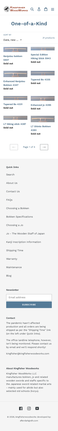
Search (10, 174)
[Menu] (52, 9)
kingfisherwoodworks (25, 417)
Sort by (7, 35)
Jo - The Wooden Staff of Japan (25, 233)
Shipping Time (14, 250)
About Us (11, 182)
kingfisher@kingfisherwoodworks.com (27, 353)
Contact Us (13, 191)
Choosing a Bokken (17, 208)
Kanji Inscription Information (23, 241)
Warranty (11, 258)
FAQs (9, 199)
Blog (8, 275)
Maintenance (14, 267)
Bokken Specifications (19, 216)
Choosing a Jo (14, 225)
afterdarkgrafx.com (29, 420)
